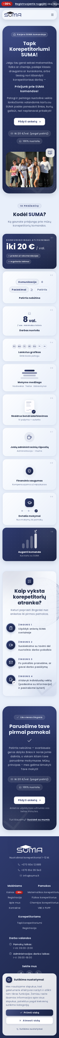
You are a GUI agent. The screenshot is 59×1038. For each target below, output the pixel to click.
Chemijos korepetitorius (44, 902)
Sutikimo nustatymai (31, 1029)
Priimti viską (31, 1012)
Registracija (15, 897)
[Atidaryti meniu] (52, 15)
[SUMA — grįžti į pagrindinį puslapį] (12, 14)
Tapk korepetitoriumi (29, 923)
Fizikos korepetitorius (44, 897)
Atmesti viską (31, 1020)
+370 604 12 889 (31, 864)
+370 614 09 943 (31, 870)
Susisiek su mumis (38, 819)
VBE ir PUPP (44, 908)
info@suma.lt (31, 875)
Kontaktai (14, 908)
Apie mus (14, 902)
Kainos (14, 892)
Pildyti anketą (27, 121)
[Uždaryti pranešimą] (54, 3)
